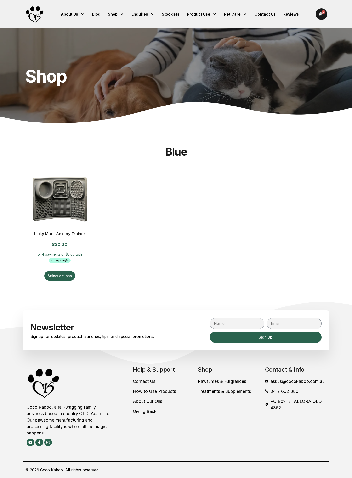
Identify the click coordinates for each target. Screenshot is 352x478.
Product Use (198, 14)
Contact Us (265, 14)
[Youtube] (30, 442)
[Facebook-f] (39, 442)
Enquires (139, 14)
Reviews (291, 14)
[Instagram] (48, 442)
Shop (113, 14)
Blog (96, 14)
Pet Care (232, 14)
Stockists (170, 14)
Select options (60, 276)
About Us (69, 14)
